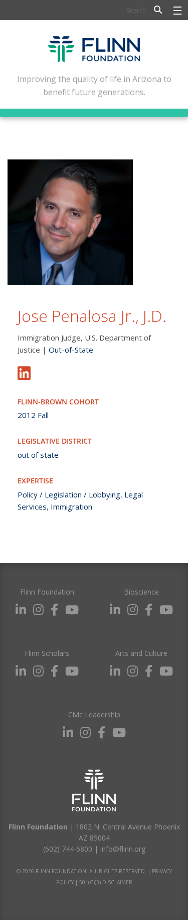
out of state (38, 455)
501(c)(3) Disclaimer (105, 882)
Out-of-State (71, 350)
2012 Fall (33, 415)
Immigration (71, 506)
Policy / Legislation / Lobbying (69, 494)
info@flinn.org (122, 849)
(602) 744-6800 (67, 849)
